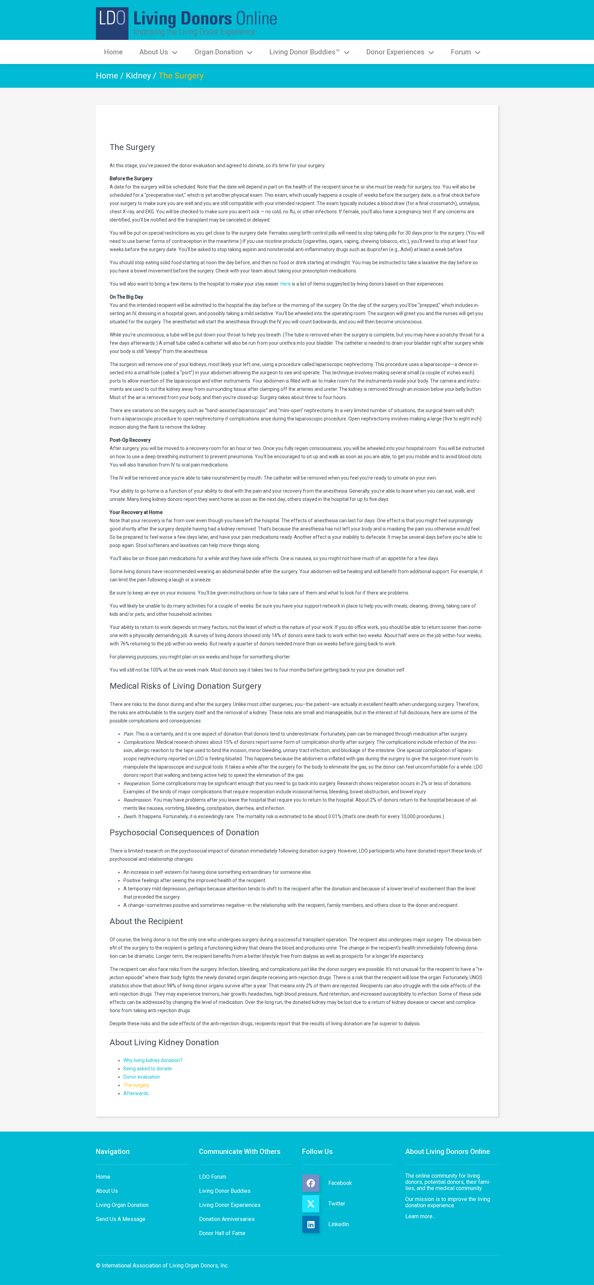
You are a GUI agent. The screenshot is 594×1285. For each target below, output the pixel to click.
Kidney (138, 76)
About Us (153, 52)
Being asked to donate (147, 1068)
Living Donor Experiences (230, 1205)
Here (285, 284)
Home (113, 52)
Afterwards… (137, 1093)
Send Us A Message (120, 1219)
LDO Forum (212, 1177)
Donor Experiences (395, 52)
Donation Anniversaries (227, 1219)
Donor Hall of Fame (222, 1233)
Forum (461, 52)
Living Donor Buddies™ (305, 52)
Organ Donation (219, 52)
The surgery (136, 1085)
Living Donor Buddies (225, 1191)
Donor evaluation (141, 1077)
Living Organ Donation (122, 1205)
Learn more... (420, 1216)
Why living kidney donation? (153, 1060)
